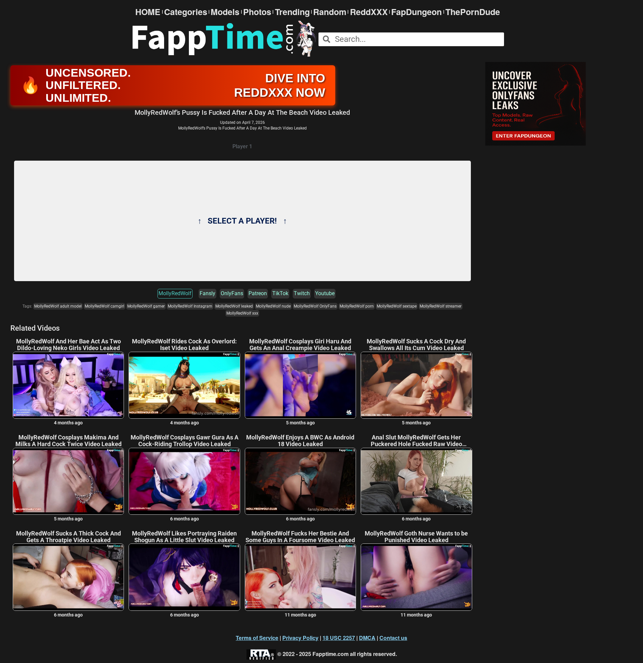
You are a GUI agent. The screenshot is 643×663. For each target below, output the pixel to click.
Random (329, 12)
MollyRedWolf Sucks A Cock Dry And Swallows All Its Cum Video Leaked (416, 344)
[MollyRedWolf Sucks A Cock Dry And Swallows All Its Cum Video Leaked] (416, 385)
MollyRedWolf (175, 293)
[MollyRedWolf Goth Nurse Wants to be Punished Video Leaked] (416, 577)
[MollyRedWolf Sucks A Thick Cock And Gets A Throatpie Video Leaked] (68, 577)
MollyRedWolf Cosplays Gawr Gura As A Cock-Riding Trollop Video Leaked (184, 440)
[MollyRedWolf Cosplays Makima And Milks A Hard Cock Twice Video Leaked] (68, 481)
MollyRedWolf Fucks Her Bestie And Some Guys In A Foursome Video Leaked (300, 537)
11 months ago (300, 614)
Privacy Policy (300, 638)
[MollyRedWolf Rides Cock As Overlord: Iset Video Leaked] (184, 385)
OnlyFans (232, 293)
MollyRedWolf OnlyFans (315, 306)
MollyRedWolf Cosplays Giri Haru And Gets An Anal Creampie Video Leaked (300, 344)
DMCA (367, 638)
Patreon (257, 293)
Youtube (325, 293)
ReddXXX (369, 12)
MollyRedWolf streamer (440, 306)
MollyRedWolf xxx (242, 313)
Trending (292, 12)
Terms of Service (257, 638)
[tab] (242, 147)
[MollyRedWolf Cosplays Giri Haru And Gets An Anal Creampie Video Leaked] (300, 385)
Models (225, 12)
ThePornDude (472, 12)
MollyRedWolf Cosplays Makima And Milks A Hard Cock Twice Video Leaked (68, 440)
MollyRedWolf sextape (397, 306)
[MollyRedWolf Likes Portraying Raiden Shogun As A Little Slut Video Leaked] (184, 577)
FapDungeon (416, 12)
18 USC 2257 (339, 638)
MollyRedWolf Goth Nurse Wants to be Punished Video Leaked (416, 537)
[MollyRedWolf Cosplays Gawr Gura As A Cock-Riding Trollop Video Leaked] (184, 481)
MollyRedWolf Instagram (190, 306)
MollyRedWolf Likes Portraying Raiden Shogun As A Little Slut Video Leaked (184, 537)
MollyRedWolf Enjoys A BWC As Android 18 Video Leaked (300, 440)
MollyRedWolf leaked (234, 306)
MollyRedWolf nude (273, 306)
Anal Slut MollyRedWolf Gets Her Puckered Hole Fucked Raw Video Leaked (416, 440)
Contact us (393, 638)
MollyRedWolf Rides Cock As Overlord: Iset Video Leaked (184, 344)
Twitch (302, 293)
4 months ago (68, 422)
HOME (147, 12)
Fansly (207, 293)
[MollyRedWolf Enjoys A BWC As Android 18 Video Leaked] (300, 481)
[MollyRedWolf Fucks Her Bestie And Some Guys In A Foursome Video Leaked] (300, 577)
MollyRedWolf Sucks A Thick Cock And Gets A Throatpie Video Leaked (68, 537)
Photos (257, 12)
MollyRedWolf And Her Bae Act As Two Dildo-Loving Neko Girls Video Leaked (68, 344)
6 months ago (184, 518)
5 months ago (300, 422)
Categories (185, 12)
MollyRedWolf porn (357, 306)
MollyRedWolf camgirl (104, 306)
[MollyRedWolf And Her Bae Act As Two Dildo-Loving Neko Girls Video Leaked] (68, 385)
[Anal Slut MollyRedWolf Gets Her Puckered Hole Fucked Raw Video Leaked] (416, 481)
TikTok (280, 293)
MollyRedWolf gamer (146, 306)
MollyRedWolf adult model (58, 306)
